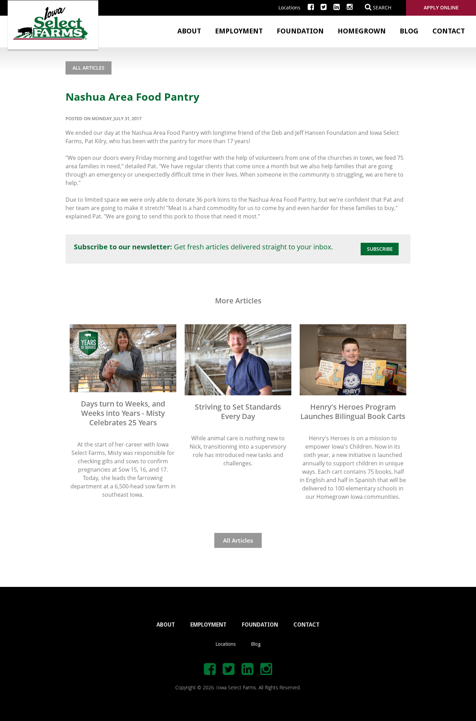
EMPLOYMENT (208, 624)
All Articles (88, 67)
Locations (289, 7)
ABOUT (165, 624)
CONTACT (306, 624)
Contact (448, 31)
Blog (409, 31)
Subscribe (380, 249)
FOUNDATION (260, 624)
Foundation (300, 31)
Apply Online (441, 7)
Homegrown (362, 31)
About (189, 31)
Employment (239, 31)
